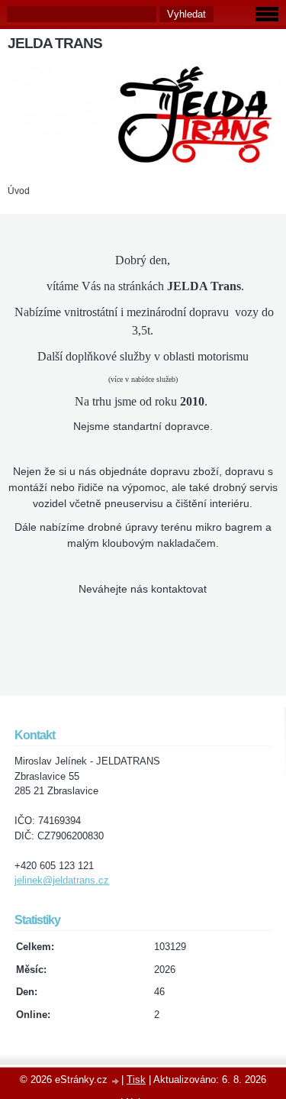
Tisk (136, 1079)
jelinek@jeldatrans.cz (61, 880)
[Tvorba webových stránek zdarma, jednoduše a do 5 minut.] (116, 1081)
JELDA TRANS (55, 43)
